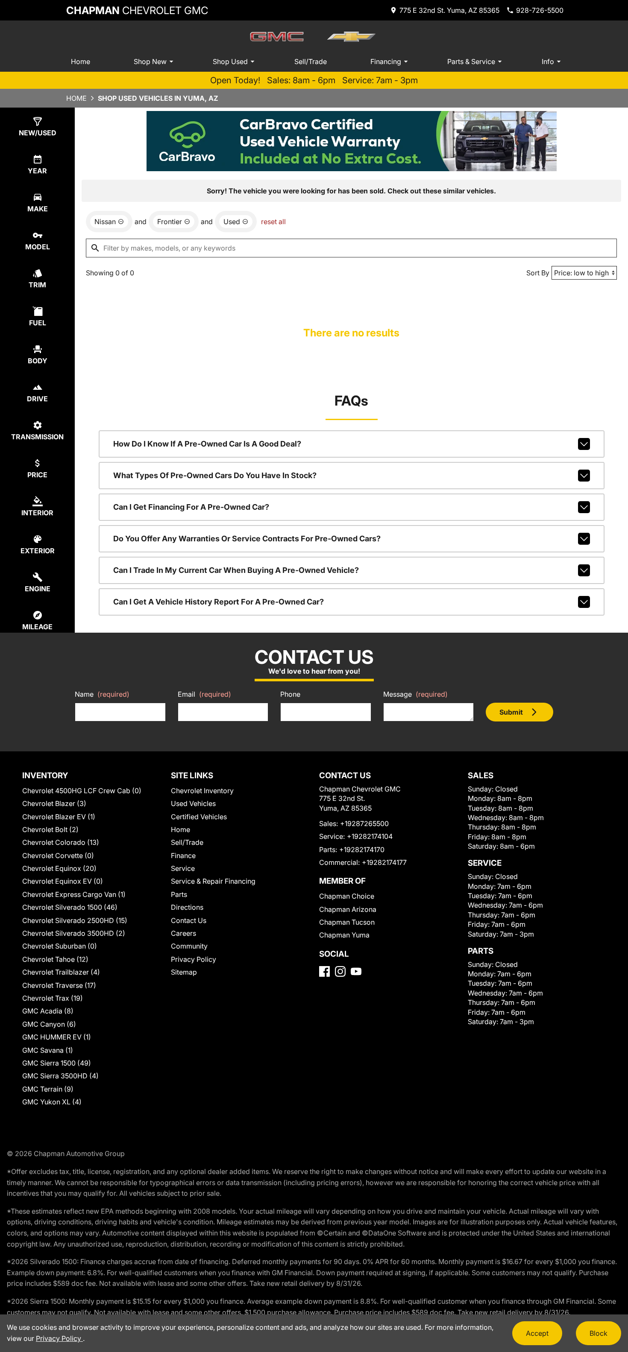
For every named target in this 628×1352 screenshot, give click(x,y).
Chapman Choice (346, 896)
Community (189, 946)
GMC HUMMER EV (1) (56, 1037)
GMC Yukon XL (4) (52, 1102)
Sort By (537, 273)
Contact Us (188, 920)
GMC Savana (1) (47, 1050)
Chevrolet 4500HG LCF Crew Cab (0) (81, 790)
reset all (273, 221)
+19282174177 (384, 862)
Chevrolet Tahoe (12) (55, 959)
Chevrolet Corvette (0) (58, 855)
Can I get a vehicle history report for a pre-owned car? (218, 601)
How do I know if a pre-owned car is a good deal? (207, 443)
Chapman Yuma (344, 935)
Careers (183, 933)
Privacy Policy (193, 959)
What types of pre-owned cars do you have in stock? (215, 475)
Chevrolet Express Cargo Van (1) (74, 894)
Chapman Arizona (347, 909)
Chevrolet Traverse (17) (59, 985)
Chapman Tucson (347, 922)
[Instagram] (340, 971)
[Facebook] (324, 971)
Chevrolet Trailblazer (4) (61, 972)
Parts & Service (471, 61)
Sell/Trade (310, 61)
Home (80, 61)
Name (102, 694)
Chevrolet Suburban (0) (59, 946)
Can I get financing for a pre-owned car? (191, 506)
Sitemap (184, 972)
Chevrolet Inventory (202, 790)
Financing (385, 61)
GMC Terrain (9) (47, 1089)
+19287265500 (364, 823)
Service (183, 868)
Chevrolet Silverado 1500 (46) (69, 907)
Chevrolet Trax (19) (52, 998)
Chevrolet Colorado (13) (60, 842)
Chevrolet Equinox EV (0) (62, 881)
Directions (187, 907)
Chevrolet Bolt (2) (50, 829)
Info (548, 61)
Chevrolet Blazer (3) (54, 803)
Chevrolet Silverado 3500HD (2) (73, 933)
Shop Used (230, 61)
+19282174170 (361, 849)
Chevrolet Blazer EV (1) (58, 816)
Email (204, 694)
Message (415, 694)
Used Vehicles (193, 803)
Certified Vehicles (199, 816)
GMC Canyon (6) (49, 1024)
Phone (290, 694)
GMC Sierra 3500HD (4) (60, 1076)
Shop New (150, 61)
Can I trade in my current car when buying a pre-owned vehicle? (236, 570)
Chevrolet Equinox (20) (59, 868)
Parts (179, 894)
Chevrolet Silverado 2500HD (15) (74, 920)
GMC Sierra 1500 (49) (56, 1063)
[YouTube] (356, 971)
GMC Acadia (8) (47, 1011)
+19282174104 (370, 836)
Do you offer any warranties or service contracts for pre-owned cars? (247, 538)
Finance (183, 855)
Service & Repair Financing (213, 881)
